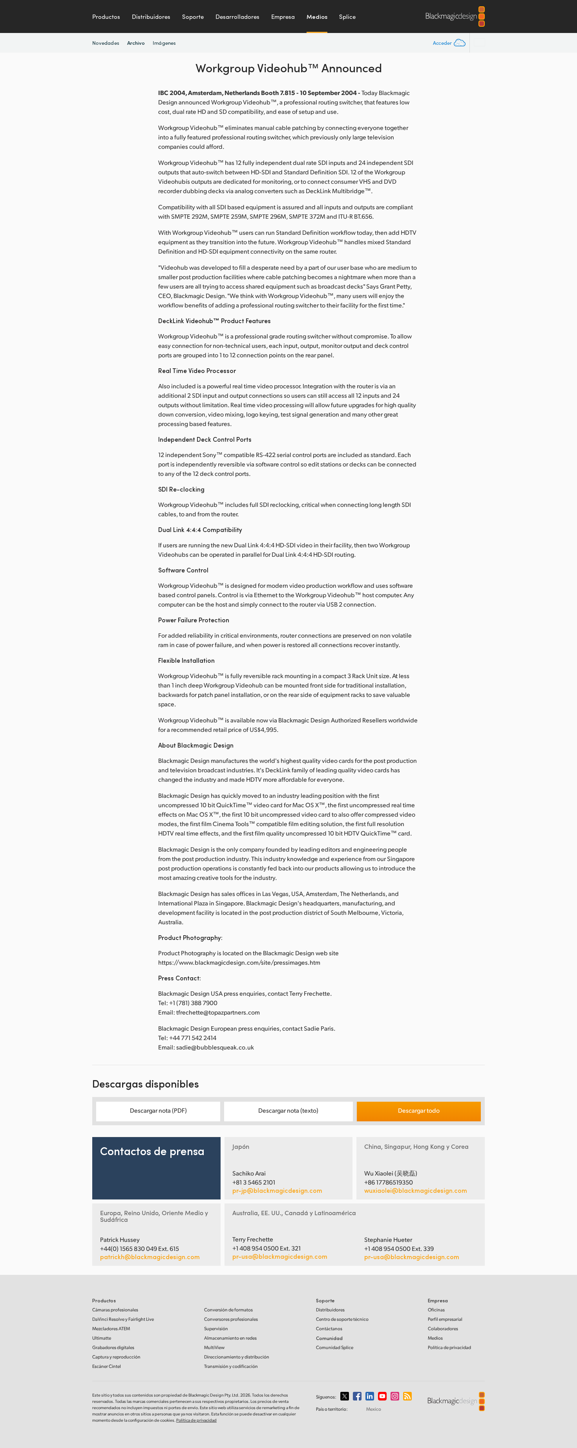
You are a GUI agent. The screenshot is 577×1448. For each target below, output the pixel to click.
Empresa (283, 16)
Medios (317, 16)
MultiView (214, 1347)
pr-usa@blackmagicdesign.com (279, 1256)
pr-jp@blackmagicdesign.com (277, 1190)
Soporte (193, 16)
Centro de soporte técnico (342, 1319)
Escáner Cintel (106, 1366)
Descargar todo (419, 1110)
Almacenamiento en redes (230, 1338)
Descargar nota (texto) (288, 1110)
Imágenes (164, 42)
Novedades (105, 42)
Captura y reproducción (116, 1357)
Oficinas (436, 1310)
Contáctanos (329, 1328)
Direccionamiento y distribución (236, 1357)
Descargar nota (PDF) (158, 1110)
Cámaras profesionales (115, 1310)
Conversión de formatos (228, 1310)
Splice (347, 16)
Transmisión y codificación (231, 1366)
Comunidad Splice (334, 1347)
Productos (106, 16)
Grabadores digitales (113, 1347)
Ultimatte (101, 1338)
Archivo (136, 42)
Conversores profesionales (231, 1319)
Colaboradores (443, 1328)
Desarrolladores (237, 16)
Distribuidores (151, 16)
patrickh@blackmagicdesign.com (150, 1257)
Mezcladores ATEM (111, 1328)
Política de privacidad (449, 1347)
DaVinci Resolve (123, 1319)
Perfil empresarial (445, 1319)
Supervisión (216, 1328)
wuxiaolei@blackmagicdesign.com (415, 1190)
